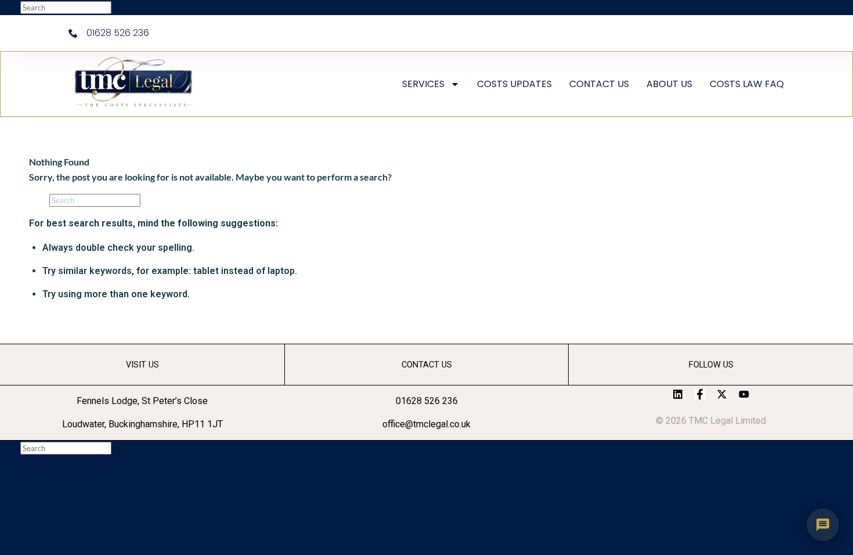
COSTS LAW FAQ (747, 84)
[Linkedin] (678, 394)
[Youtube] (744, 394)
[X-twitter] (722, 394)
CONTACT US (599, 84)
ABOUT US (669, 84)
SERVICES (423, 84)
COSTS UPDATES (514, 84)
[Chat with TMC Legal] (823, 525)
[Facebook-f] (700, 394)
